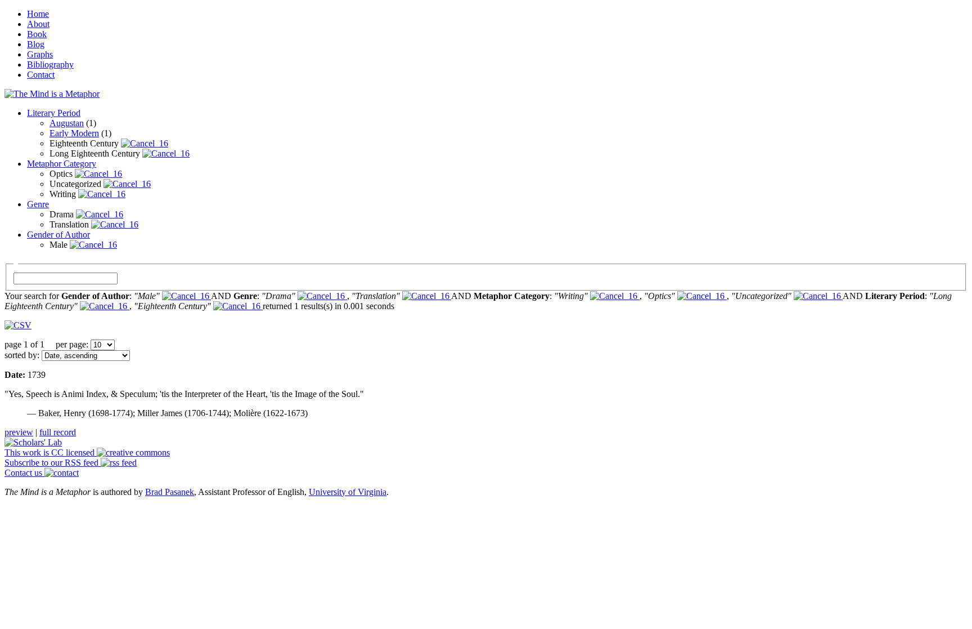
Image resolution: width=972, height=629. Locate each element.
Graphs (40, 54)
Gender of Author (58, 234)
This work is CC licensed (50, 452)
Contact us (24, 473)
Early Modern (74, 133)
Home (38, 14)
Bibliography (50, 64)
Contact (41, 74)
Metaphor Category (61, 163)
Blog (35, 44)
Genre (38, 204)
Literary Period (53, 113)
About (38, 24)
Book (37, 34)
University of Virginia (347, 492)
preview (18, 432)
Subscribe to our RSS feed (52, 462)
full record (57, 432)
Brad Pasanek (169, 492)
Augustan (67, 123)
